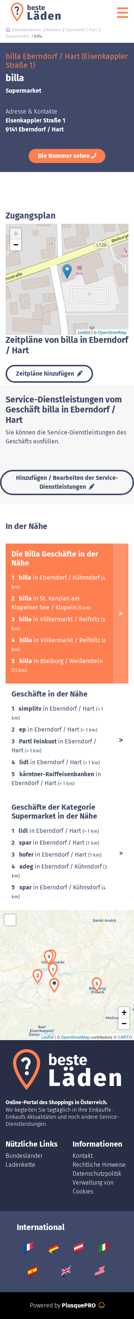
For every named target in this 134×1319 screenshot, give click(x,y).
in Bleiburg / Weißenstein (61, 661)
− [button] (15, 244)
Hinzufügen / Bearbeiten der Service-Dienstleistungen (67, 482)
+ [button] (15, 233)
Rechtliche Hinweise (99, 1164)
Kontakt (83, 1155)
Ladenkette (20, 1164)
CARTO (125, 1037)
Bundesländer (24, 1155)
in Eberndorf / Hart (57, 708)
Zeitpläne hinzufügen (46, 373)
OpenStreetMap (112, 332)
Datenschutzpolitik (97, 1173)
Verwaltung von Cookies (93, 1187)
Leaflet (84, 332)
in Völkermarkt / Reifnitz (60, 619)
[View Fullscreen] (10, 919)
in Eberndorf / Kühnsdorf (60, 577)
